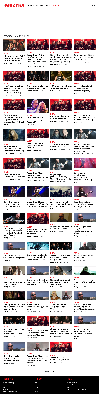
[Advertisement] (49, 21)
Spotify (36, 392)
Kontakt (4, 385)
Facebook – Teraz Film (40, 385)
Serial (46, 5)
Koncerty (36, 5)
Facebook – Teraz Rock (40, 383)
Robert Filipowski (8, 63)
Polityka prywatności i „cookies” (10, 392)
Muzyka (29, 5)
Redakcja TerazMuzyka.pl (8, 383)
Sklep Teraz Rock (54, 5)
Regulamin (5, 389)
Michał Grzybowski (32, 91)
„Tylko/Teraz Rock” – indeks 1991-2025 (76, 389)
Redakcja (52, 91)
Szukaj (93, 5)
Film (41, 5)
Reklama (5, 387)
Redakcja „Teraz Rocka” (72, 383)
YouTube (37, 387)
